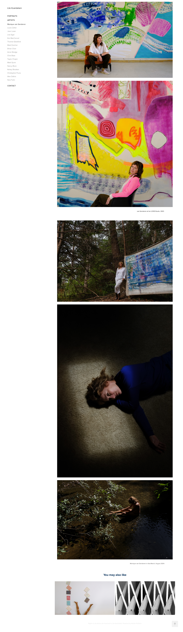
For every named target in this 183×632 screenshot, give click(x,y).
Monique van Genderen (16, 24)
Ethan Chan (11, 48)
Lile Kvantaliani (14, 8)
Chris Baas (11, 55)
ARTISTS (11, 20)
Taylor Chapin (12, 59)
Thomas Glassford (14, 41)
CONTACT (11, 85)
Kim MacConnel (13, 38)
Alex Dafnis (11, 76)
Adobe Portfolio (136, 623)
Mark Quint (11, 62)
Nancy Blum (12, 66)
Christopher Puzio (14, 73)
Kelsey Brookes (13, 69)
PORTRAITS (12, 16)
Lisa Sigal (10, 34)
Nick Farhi (11, 80)
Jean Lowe (11, 31)
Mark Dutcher (12, 45)
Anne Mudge (12, 52)
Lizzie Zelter (12, 27)
